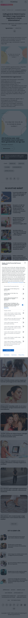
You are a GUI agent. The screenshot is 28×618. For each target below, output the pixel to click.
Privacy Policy (21, 354)
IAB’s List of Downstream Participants (15, 282)
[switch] (23, 289)
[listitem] (14, 286)
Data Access (14, 354)
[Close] (25, 263)
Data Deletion (6, 354)
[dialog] (14, 309)
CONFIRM (8, 350)
